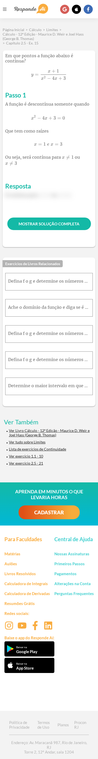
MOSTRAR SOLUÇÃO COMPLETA (49, 223)
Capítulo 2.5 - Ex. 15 (22, 43)
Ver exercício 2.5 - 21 (26, 463)
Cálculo (35, 29)
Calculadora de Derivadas (27, 593)
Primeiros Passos (69, 563)
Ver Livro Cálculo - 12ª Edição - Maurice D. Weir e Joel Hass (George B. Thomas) (49, 432)
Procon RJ (80, 724)
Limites (52, 29)
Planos (63, 724)
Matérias (12, 553)
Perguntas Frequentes (74, 593)
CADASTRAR (49, 512)
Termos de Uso (43, 724)
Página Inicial (13, 29)
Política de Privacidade (19, 724)
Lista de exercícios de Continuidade (37, 449)
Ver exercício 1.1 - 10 (26, 456)
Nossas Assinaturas (71, 553)
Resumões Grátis (19, 603)
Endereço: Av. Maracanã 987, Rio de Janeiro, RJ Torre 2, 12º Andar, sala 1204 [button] (49, 747)
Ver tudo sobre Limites (27, 442)
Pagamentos (65, 573)
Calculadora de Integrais (26, 583)
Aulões (10, 563)
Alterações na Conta (72, 583)
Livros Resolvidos (20, 573)
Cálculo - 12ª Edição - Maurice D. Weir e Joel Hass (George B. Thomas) (43, 36)
